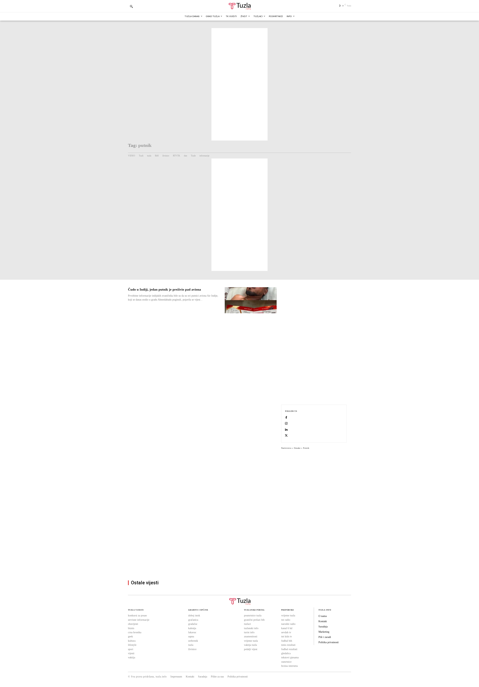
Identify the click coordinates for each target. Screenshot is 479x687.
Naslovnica (286, 448)
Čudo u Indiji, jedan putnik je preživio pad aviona (164, 289)
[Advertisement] (239, 84)
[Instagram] (286, 424)
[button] (131, 6)
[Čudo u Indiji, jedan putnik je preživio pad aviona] (251, 300)
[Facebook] (286, 418)
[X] (286, 436)
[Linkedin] (286, 430)
